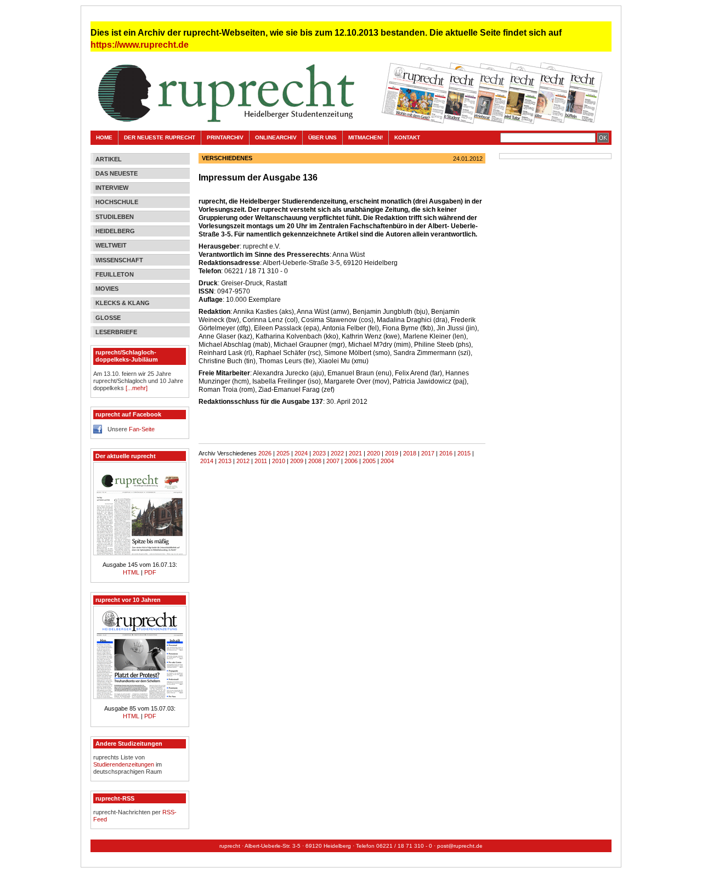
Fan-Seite (142, 429)
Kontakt (407, 137)
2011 (260, 461)
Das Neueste (116, 173)
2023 (319, 453)
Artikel (108, 159)
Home (104, 137)
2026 (264, 453)
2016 (445, 453)
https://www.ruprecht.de (139, 44)
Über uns (322, 137)
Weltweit (111, 245)
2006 (351, 461)
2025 (283, 453)
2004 (387, 461)
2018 (409, 453)
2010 (278, 461)
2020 (373, 453)
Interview (111, 187)
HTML (132, 572)
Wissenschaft (119, 260)
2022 (337, 453)
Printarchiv (225, 137)
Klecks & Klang (122, 303)
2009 (296, 461)
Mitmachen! (365, 137)
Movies (106, 288)
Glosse (108, 317)
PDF (150, 572)
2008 (314, 461)
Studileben (114, 216)
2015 (464, 453)
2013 (224, 461)
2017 (427, 453)
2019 (391, 453)
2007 (332, 461)
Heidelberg (115, 231)
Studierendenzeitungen (123, 764)
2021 (355, 453)
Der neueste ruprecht (159, 137)
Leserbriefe (116, 332)
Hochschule (116, 202)
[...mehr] (137, 388)
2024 (301, 453)
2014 (206, 461)
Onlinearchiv (276, 137)
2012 (243, 461)
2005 (369, 461)
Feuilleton (114, 274)
